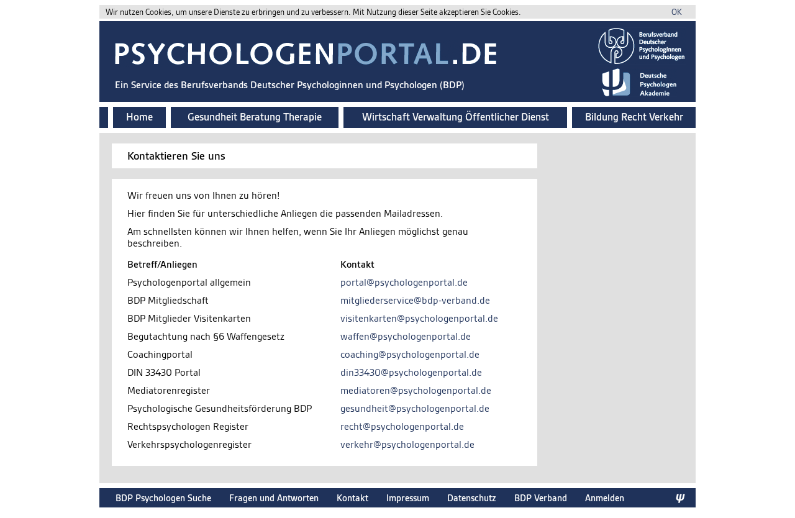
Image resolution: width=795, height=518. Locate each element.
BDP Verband (540, 498)
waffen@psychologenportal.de (405, 336)
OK (676, 12)
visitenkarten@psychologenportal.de (419, 318)
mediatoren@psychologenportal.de (415, 390)
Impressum (407, 498)
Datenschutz (471, 498)
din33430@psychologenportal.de (411, 372)
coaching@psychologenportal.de (409, 354)
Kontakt (352, 498)
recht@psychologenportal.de (402, 426)
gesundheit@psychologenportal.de (414, 408)
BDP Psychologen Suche (163, 498)
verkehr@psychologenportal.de (407, 444)
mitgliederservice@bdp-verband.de (415, 300)
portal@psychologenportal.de (404, 282)
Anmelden (604, 498)
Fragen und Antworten (274, 498)
